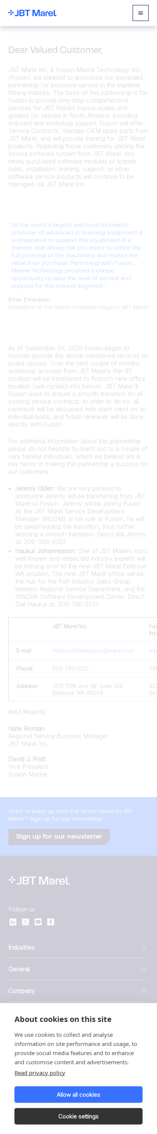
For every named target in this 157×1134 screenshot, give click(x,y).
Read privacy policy (39, 1072)
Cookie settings (78, 1116)
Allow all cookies (78, 1094)
